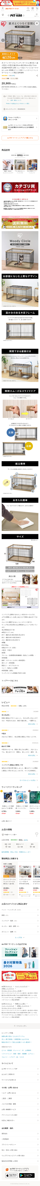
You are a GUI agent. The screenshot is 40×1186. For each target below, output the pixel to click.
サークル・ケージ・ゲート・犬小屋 (11, 991)
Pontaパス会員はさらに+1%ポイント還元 (17, 103)
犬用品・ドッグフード (8, 988)
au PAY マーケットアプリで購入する (20, 138)
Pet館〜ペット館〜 (20, 1003)
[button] (37, 75)
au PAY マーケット (7, 986)
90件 (25, 840)
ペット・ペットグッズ (21, 986)
